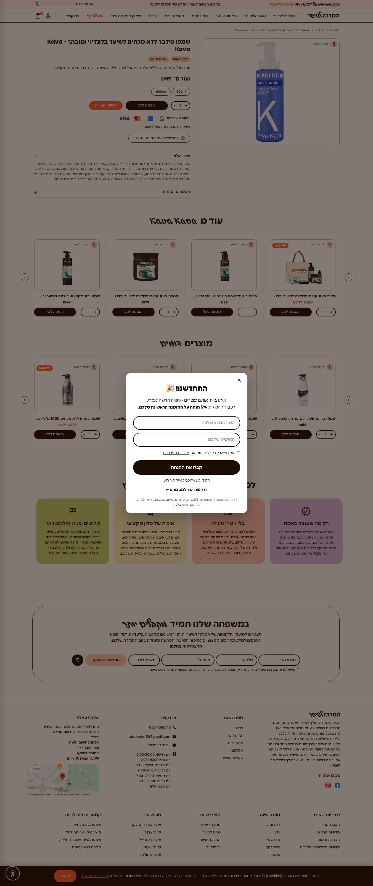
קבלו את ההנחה (186, 467)
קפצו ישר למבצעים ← (184, 490)
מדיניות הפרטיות (176, 453)
